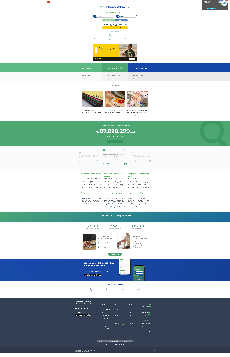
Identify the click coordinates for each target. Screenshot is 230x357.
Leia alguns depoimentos (115, 141)
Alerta (32, 2)
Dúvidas (92, 292)
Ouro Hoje (117, 303)
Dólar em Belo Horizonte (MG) (132, 34)
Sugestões (122, 292)
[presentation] (124, 150)
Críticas (138, 292)
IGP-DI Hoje (130, 324)
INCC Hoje (130, 310)
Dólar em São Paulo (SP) (100, 34)
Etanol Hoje (117, 321)
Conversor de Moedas (145, 317)
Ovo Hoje (116, 312)
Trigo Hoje (117, 323)
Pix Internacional (144, 307)
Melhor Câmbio (108, 344)
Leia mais (84, 116)
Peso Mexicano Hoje (105, 318)
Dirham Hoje (104, 323)
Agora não (206, 8)
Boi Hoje (116, 307)
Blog (142, 309)
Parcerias (107, 292)
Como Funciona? (145, 326)
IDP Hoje (129, 318)
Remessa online (144, 303)
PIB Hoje (129, 317)
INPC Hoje (130, 303)
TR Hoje (129, 326)
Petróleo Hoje (117, 304)
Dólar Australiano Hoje (106, 309)
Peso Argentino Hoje (105, 315)
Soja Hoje (116, 309)
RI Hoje (129, 320)
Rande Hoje (104, 321)
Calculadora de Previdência (146, 318)
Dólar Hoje (26, 2)
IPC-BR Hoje (130, 323)
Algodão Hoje (117, 315)
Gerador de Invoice (146, 306)
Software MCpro (146, 323)
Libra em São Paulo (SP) (100, 39)
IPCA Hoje (130, 304)
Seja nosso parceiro (115, 254)
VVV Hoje (130, 321)
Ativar (212, 8)
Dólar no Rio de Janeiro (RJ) (116, 34)
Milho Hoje (117, 310)
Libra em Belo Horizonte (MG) (132, 39)
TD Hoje (129, 315)
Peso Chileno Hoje (105, 317)
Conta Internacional (43, 2)
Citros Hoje (117, 320)
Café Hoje (117, 306)
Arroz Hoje (117, 317)
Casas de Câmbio (16, 2)
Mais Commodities (119, 324)
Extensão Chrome (146, 312)
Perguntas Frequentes (145, 324)
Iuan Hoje (103, 324)
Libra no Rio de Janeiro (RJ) (116, 39)
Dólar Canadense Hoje (106, 307)
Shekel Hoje (104, 320)
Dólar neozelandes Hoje (106, 310)
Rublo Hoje (104, 326)
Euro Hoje (104, 304)
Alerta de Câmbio (145, 315)
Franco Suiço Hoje (105, 312)
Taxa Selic (130, 306)
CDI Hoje (129, 309)
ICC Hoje (129, 312)
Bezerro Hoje (117, 318)
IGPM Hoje (130, 307)
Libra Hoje (104, 306)
